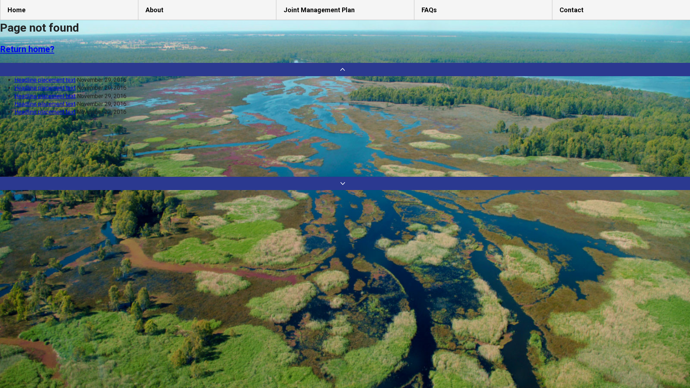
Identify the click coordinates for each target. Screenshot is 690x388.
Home (17, 10)
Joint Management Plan (319, 10)
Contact (572, 10)
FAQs (429, 10)
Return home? (27, 49)
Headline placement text (44, 80)
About (155, 10)
